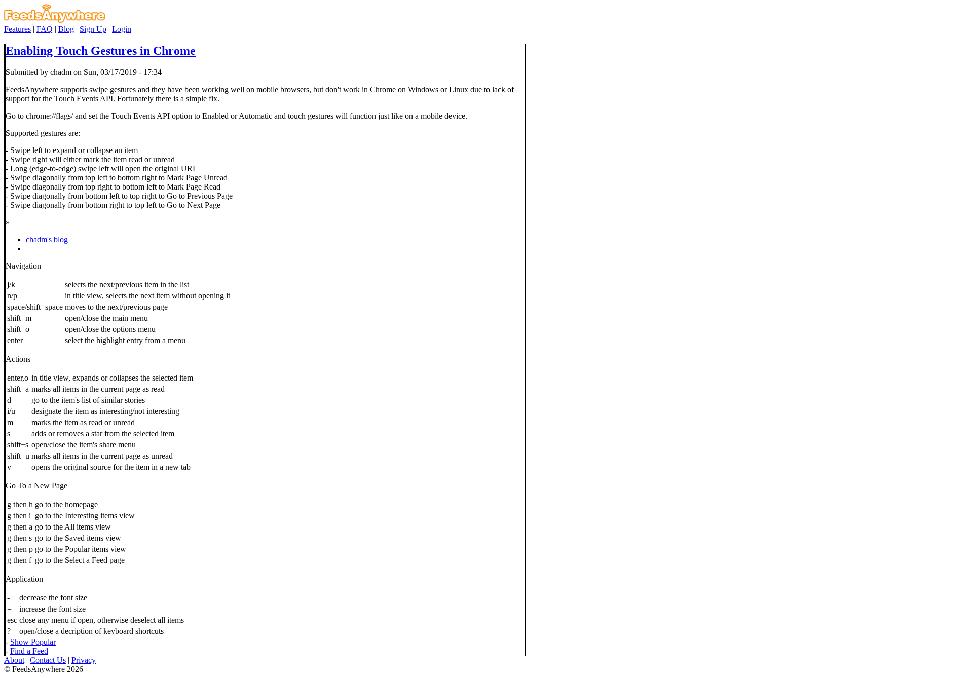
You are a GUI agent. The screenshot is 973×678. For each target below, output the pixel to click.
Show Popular (33, 641)
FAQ (44, 29)
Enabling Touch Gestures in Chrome (101, 50)
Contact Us (48, 660)
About (14, 660)
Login (121, 29)
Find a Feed (29, 651)
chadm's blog (47, 239)
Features (17, 29)
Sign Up (93, 29)
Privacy (83, 660)
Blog (66, 29)
